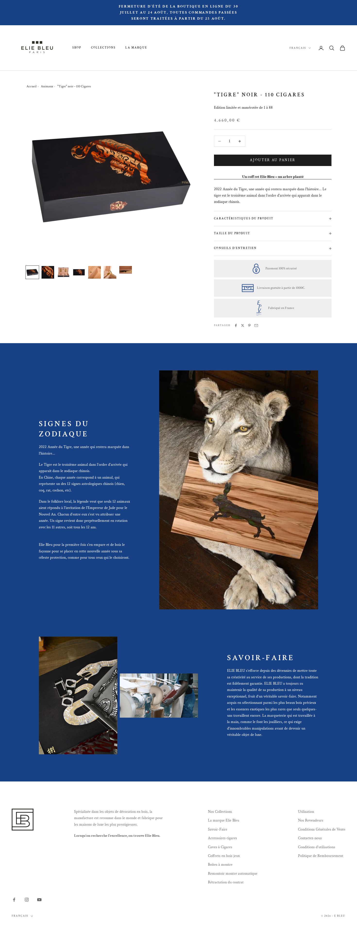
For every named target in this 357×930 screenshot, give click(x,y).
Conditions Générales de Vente (321, 829)
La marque (136, 48)
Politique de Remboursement (320, 855)
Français (297, 48)
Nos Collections (220, 811)
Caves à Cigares (220, 847)
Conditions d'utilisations (316, 847)
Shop (76, 48)
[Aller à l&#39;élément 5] (94, 272)
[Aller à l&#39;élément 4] (79, 272)
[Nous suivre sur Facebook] (14, 899)
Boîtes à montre (220, 864)
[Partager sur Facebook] (236, 325)
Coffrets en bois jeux (224, 855)
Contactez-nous (310, 838)
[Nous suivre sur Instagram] (26, 899)
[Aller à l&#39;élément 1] (32, 272)
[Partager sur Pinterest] (249, 325)
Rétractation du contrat (226, 882)
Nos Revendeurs (310, 820)
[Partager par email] (256, 325)
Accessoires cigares (222, 838)
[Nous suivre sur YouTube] (39, 899)
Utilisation (306, 811)
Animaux (47, 86)
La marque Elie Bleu (223, 820)
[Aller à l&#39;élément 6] (110, 272)
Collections (103, 48)
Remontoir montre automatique (232, 873)
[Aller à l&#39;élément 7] (125, 272)
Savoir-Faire (217, 829)
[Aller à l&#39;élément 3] (63, 272)
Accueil (31, 86)
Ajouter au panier (273, 160)
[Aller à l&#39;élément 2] (48, 272)
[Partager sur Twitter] (243, 325)
